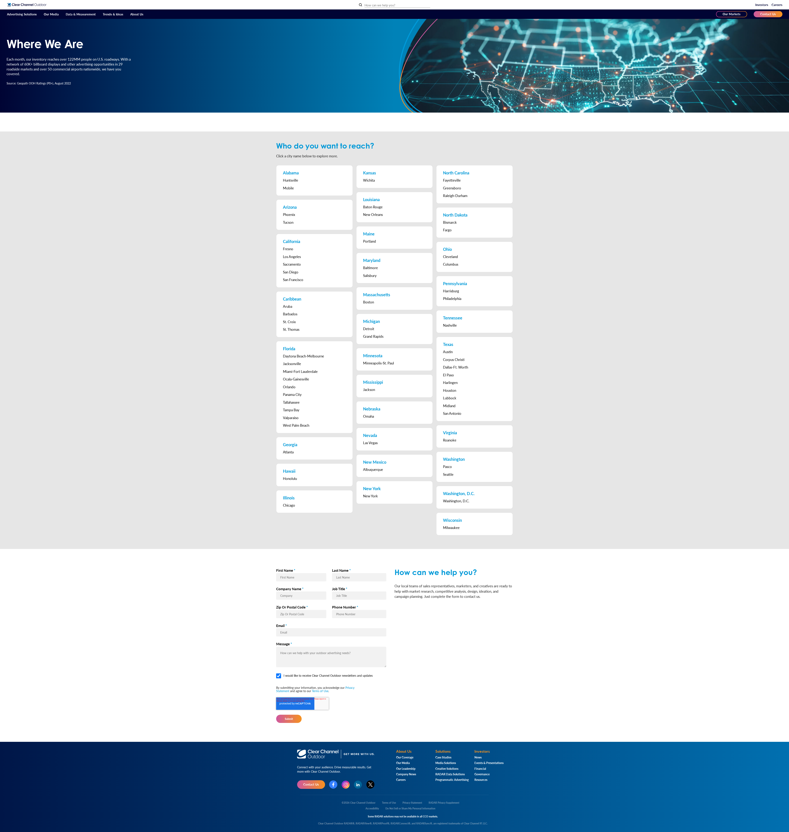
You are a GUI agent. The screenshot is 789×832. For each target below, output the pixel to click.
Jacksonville (292, 363)
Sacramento (292, 264)
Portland (369, 241)
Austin (448, 351)
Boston (368, 302)
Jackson (369, 389)
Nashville (450, 325)
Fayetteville (452, 180)
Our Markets (732, 14)
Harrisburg (451, 290)
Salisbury (370, 275)
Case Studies (443, 757)
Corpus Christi (453, 359)
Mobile (288, 188)
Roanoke (449, 440)
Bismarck (450, 222)
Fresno (288, 248)
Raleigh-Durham (455, 195)
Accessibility (372, 808)
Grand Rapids (373, 336)
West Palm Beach (296, 425)
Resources (480, 780)
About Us (136, 14)
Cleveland (450, 256)
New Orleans (373, 214)
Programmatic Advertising (452, 780)
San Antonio (452, 413)
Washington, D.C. (456, 500)
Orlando (289, 386)
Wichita (369, 180)
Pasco (447, 466)
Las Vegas (370, 442)
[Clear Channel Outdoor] (27, 4)
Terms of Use (320, 691)
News (478, 757)
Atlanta (288, 451)
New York (370, 495)
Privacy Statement (412, 802)
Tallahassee (291, 402)
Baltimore (370, 267)
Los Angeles (292, 256)
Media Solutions (445, 763)
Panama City (292, 394)
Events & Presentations (489, 763)
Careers (777, 4)
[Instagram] (345, 785)
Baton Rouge (373, 206)
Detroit (368, 328)
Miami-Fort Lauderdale (300, 371)
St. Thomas (291, 329)
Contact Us (768, 14)
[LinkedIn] (358, 785)
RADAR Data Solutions (450, 774)
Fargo (447, 229)
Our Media (51, 14)
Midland (449, 405)
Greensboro (452, 188)
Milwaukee (451, 527)
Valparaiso (291, 417)
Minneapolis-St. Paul (378, 363)
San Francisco (293, 279)
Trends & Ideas (113, 14)
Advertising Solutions (22, 14)
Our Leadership (405, 768)
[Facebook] (333, 784)
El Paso (448, 374)
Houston (449, 390)
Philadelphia (452, 298)
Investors (761, 4)
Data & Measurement (81, 14)
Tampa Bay (291, 409)
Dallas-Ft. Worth (455, 367)
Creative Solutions (446, 768)
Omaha (368, 416)
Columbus (450, 264)
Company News (406, 774)
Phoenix (289, 214)
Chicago (289, 505)
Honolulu (290, 478)
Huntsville (290, 180)
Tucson (288, 222)
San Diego (290, 272)
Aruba (287, 306)
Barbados (290, 313)
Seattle (448, 474)
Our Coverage (404, 757)
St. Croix (289, 321)
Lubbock (449, 397)
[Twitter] (370, 784)
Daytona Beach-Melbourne (303, 356)
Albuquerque (373, 469)
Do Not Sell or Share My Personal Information (410, 808)
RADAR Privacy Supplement (444, 802)
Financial (480, 768)
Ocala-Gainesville (296, 379)
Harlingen (450, 382)
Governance (482, 774)
